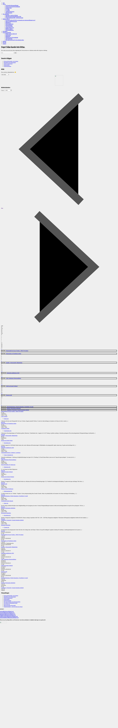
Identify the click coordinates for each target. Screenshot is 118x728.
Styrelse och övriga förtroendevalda (12, 6)
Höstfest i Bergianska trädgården (14, 408)
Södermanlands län (8, 491)
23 (1, 384)
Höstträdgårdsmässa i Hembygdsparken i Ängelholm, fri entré (20, 406)
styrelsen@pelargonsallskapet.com (7, 612)
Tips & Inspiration (9, 26)
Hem (4, 3)
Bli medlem (5, 31)
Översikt (4, 42)
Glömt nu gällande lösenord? (11, 21)
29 (1, 393)
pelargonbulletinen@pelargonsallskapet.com (9, 617)
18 (1, 376)
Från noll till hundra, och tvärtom (11, 61)
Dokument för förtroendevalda (11, 37)
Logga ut (4, 43)
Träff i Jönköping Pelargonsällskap (13, 378)
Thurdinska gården (5, 428)
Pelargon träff (9, 395)
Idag (2, 208)
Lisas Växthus (4, 416)
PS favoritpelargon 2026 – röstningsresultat (14, 17)
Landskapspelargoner (9, 11)
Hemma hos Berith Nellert (6, 440)
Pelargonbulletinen (9, 24)
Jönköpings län (7, 467)
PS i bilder (7, 9)
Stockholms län (7, 442)
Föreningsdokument (9, 30)
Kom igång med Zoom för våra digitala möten (14, 40)
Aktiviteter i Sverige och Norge (11, 15)
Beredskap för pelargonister (10, 62)
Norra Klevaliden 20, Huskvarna (8, 464)
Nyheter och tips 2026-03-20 (11, 33)
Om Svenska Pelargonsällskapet (11, 5)
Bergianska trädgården (6, 513)
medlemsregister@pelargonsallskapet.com (9, 616)
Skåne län (6, 503)
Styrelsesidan (8, 35)
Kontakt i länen (8, 8)
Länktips (4, 41)
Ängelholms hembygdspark (7, 501)
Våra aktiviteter (6, 14)
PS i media (7, 10)
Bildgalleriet (8, 22)
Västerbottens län (7, 430)
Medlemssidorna (6, 19)
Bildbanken (7, 36)
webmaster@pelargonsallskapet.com (7, 614)
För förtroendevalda (7, 32)
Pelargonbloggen (8, 25)
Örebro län (6, 418)
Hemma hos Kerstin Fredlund (7, 476)
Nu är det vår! (7, 604)
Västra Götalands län (8, 455)
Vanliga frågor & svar (9, 27)
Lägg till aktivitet (8, 38)
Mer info (3, 422)
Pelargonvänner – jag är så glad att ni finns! (13, 606)
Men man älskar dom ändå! (10, 605)
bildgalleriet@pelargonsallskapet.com (8, 615)
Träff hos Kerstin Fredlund (11, 386)
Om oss (4, 4)
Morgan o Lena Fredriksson (7, 488)
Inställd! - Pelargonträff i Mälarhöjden (14, 362)
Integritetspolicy (8, 12)
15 (1, 371)
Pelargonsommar (7, 66)
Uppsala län (6, 527)
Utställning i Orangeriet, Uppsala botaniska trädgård (18, 410)
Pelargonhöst (6, 65)
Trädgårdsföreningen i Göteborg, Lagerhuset (10, 452)
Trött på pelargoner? (8, 63)
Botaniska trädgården (5, 525)
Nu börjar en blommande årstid (10, 603)
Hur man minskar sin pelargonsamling (12, 601)
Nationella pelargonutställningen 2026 (13, 16)
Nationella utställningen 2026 (13, 373)
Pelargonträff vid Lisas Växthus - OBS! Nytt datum (17, 350)
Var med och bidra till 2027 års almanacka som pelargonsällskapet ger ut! (20, 20)
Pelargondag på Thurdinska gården (13, 353)
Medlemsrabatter (9, 29)
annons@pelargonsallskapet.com (7, 611)
